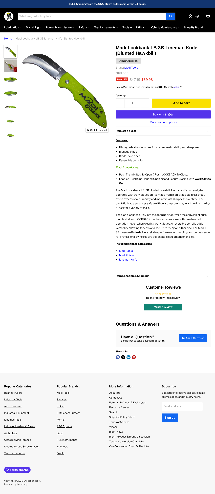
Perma (60, 419)
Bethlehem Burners (68, 412)
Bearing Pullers (13, 392)
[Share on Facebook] (118, 357)
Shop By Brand (193, 27)
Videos (113, 426)
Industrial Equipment (16, 412)
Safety (83, 27)
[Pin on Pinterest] (134, 357)
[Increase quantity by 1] (145, 103)
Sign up (169, 417)
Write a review (163, 307)
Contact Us (115, 397)
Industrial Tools (13, 399)
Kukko (60, 406)
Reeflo (60, 453)
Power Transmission (59, 27)
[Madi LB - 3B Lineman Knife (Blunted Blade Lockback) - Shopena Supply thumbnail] (10, 107)
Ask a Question (128, 60)
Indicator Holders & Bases (19, 426)
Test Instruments (105, 27)
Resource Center (119, 407)
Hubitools (62, 446)
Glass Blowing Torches (17, 439)
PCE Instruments (67, 439)
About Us (114, 392)
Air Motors (10, 433)
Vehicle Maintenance (164, 27)
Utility (140, 27)
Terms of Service (119, 422)
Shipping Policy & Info (122, 417)
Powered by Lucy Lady (16, 484)
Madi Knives (126, 255)
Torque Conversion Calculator (127, 441)
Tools (126, 27)
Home (8, 38)
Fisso (60, 433)
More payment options (163, 122)
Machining (32, 27)
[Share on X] (123, 357)
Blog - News (116, 431)
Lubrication (11, 27)
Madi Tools (131, 67)
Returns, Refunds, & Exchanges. (127, 402)
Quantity (121, 95)
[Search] (170, 16)
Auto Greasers (13, 406)
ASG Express (64, 426)
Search (113, 412)
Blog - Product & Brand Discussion (129, 436)
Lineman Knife (128, 259)
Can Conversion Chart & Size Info (129, 446)
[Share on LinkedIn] (128, 357)
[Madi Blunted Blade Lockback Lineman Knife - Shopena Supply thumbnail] (10, 51)
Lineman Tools (13, 419)
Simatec (62, 399)
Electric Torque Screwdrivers (21, 446)
